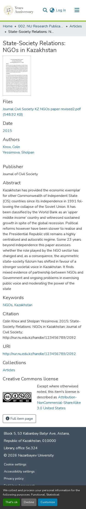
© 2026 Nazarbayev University (29, 455)
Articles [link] (75, 26)
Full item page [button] (21, 418)
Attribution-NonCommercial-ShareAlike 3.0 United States (59, 403)
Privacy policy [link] (14, 478)
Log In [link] (61, 10)
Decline (29, 502)
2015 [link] (7, 130)
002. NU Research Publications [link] (41, 26)
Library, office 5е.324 (21, 448)
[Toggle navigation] (76, 10)
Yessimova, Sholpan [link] (18, 152)
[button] (19, 10)
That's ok (11, 502)
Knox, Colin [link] (11, 146)
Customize (48, 502)
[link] (43, 111)
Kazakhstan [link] (23, 305)
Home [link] (8, 26)
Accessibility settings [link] (19, 471)
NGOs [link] (8, 305)
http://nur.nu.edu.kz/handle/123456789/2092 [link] (39, 353)
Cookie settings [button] (15, 464)
